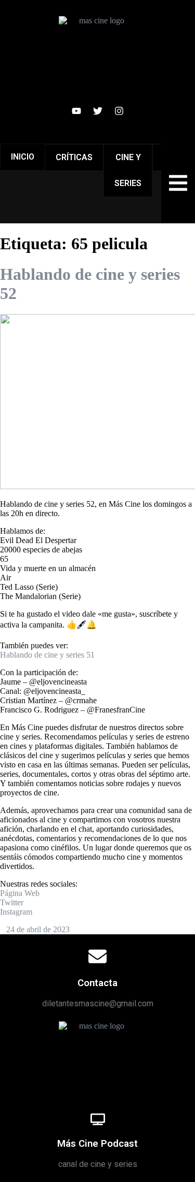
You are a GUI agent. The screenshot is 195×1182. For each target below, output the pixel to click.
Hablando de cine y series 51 (47, 654)
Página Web (20, 893)
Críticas (74, 157)
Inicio (22, 157)
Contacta (97, 983)
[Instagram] (119, 111)
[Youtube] (76, 111)
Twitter (11, 902)
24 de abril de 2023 (38, 929)
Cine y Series (127, 170)
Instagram (16, 911)
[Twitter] (97, 111)
